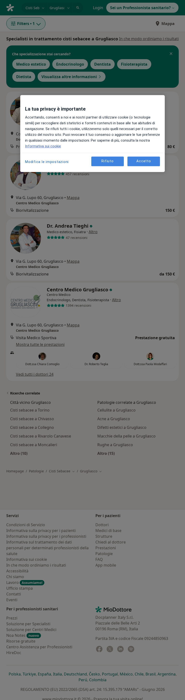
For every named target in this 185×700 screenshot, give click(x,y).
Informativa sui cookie (43, 146)
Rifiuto (107, 161)
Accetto (143, 161)
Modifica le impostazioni (47, 162)
